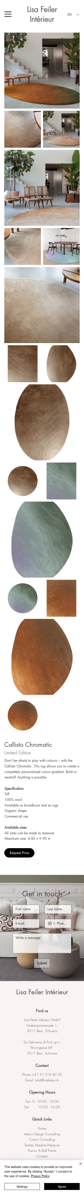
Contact (42, 1156)
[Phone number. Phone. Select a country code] (51, 923)
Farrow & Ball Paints (42, 1150)
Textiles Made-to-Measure (42, 1145)
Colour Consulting (42, 1139)
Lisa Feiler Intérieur (42, 14)
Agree (62, 1186)
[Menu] (8, 14)
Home (42, 1128)
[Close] (78, 1166)
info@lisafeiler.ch (47, 1080)
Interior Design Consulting (42, 1134)
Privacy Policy (40, 1176)
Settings (22, 1186)
